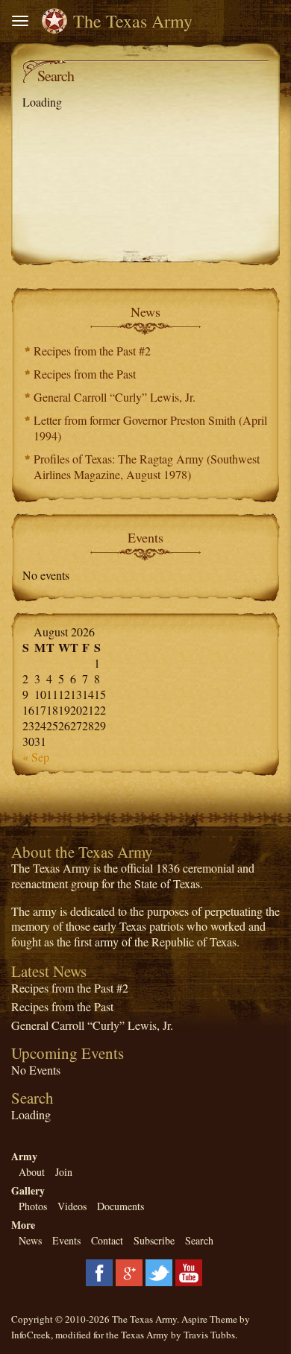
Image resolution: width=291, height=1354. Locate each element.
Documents (120, 1206)
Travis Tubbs (209, 1334)
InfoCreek (31, 1334)
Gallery (28, 1190)
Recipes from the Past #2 (92, 350)
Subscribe (154, 1240)
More (23, 1225)
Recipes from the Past (85, 374)
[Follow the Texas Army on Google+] (129, 1271)
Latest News (49, 971)
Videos (72, 1206)
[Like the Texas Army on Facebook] (99, 1271)
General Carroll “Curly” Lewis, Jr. (114, 397)
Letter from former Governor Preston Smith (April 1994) (150, 427)
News (30, 1240)
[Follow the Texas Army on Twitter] (159, 1271)
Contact (107, 1240)
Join (63, 1172)
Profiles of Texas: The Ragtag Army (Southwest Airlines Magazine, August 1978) (147, 466)
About (32, 1172)
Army (24, 1156)
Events (66, 1240)
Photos (33, 1206)
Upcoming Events (67, 1053)
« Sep (35, 757)
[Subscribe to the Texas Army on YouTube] (189, 1271)
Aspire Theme (209, 1319)
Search (199, 1240)
